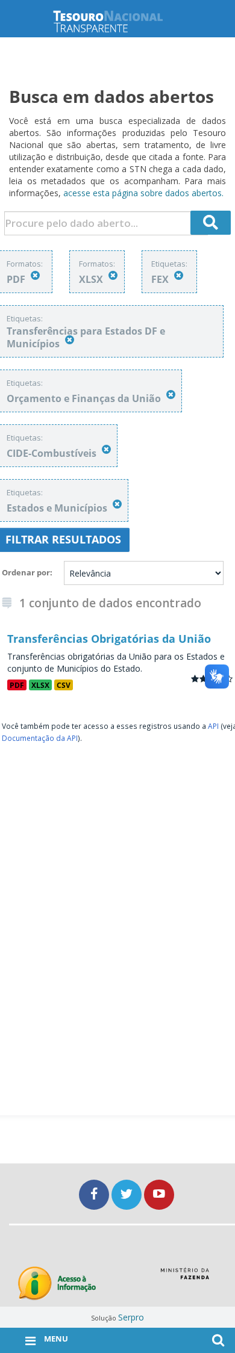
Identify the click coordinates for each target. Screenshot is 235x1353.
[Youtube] (159, 1194)
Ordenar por (26, 572)
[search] (210, 223)
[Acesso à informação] (57, 1283)
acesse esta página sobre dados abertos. (143, 193)
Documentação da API (40, 738)
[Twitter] (127, 1194)
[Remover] (35, 275)
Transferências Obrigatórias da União (109, 638)
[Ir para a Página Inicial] (117, 21)
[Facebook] (95, 1194)
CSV (63, 685)
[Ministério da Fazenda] (185, 1277)
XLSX (40, 685)
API (213, 726)
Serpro (131, 1317)
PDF (17, 685)
